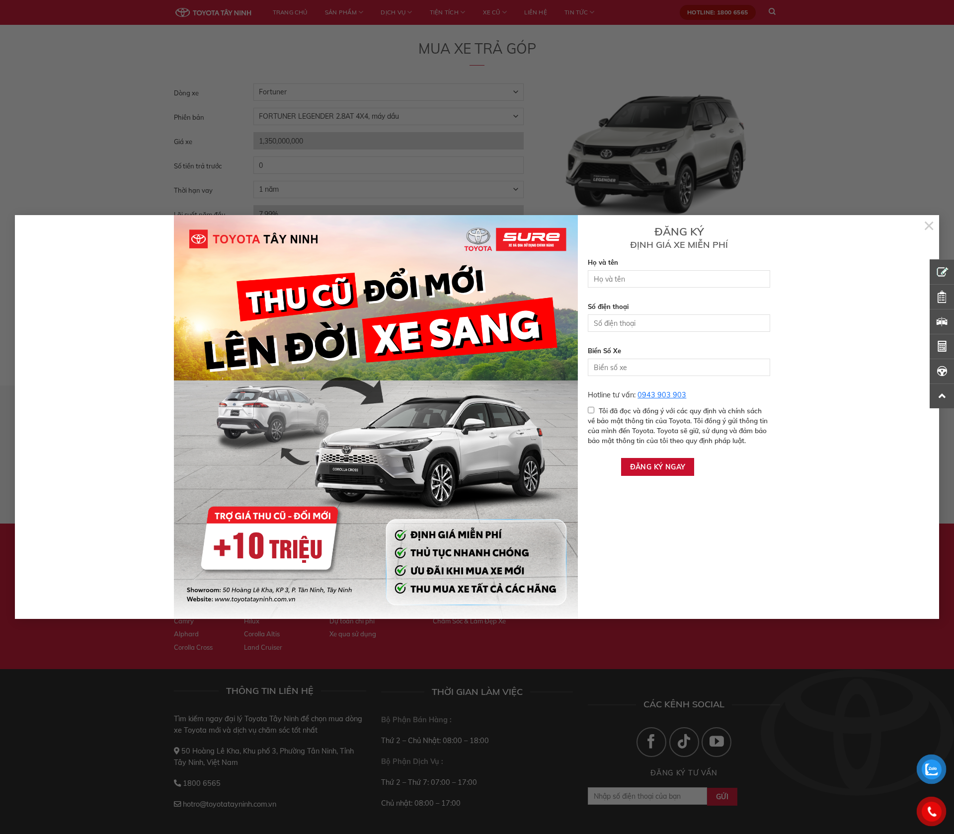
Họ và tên (603, 262)
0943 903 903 (661, 394)
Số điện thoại (608, 306)
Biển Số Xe (604, 351)
